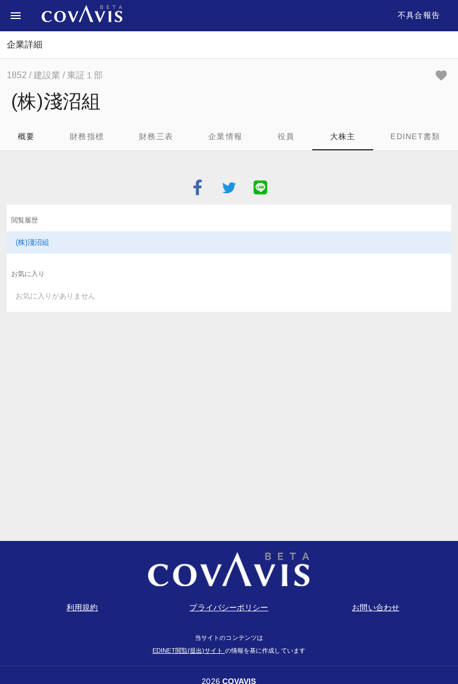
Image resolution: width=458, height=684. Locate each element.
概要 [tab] (26, 136)
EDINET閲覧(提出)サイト (188, 650)
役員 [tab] (286, 136)
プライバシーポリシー (228, 607)
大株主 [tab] (343, 136)
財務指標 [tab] (87, 136)
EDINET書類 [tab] (415, 136)
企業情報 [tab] (225, 136)
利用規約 (82, 607)
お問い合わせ (375, 607)
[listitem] (229, 242)
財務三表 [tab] (156, 136)
